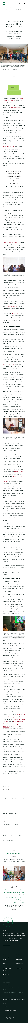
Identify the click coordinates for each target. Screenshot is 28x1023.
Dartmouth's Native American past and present (13, 984)
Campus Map (6, 974)
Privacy (4, 1003)
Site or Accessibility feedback (9, 1010)
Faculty (11, 835)
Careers (18, 954)
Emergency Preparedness (19, 958)
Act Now (6, 944)
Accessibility (19, 968)
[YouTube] (13, 1018)
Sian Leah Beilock (8, 840)
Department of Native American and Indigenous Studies (13, 829)
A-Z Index (5, 1006)
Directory (5, 963)
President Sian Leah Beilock (11, 242)
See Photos (13, 87)
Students (19, 835)
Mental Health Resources (19, 964)
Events (11, 808)
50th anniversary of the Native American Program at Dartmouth (14, 724)
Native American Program (11, 824)
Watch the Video (14, 92)
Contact (4, 954)
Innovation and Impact (10, 813)
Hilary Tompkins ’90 (9, 364)
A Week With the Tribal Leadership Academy (13, 992)
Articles (14, 18)
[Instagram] (10, 1018)
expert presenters (16, 108)
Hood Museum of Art (13, 306)
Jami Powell (15, 313)
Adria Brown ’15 (17, 476)
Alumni (5, 835)
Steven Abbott (18, 472)
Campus (5, 808)
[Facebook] (3, 1018)
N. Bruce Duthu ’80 (8, 147)
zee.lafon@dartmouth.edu (19, 798)
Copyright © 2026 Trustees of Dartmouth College (14, 999)
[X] (7, 1018)
